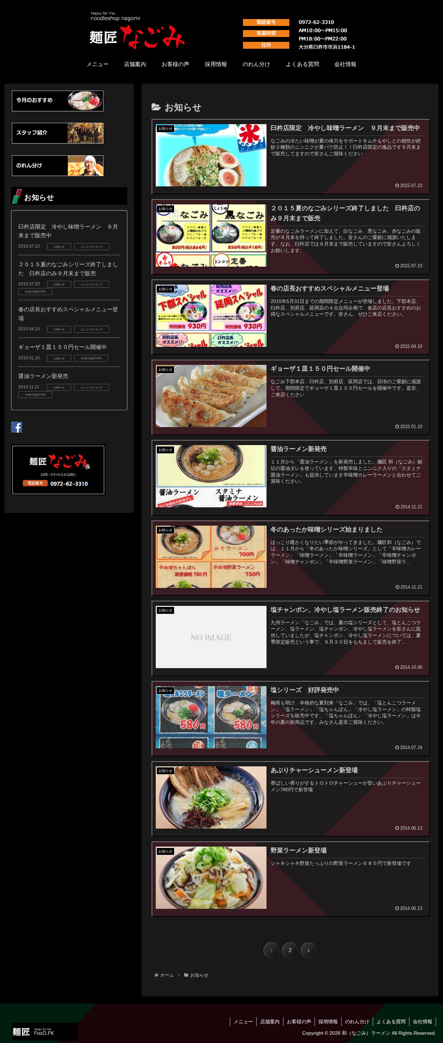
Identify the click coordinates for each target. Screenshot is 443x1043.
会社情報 (422, 1021)
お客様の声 (299, 1021)
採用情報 (328, 1021)
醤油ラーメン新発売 (43, 376)
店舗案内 (270, 1021)
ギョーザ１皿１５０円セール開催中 (62, 347)
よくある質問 (391, 1021)
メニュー (243, 1021)
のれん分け (357, 1021)
